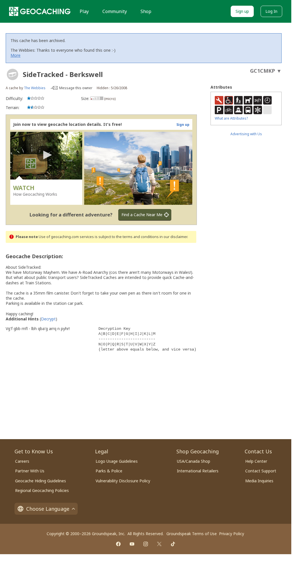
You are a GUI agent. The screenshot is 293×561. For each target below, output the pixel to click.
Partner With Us (29, 471)
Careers (22, 461)
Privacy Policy (231, 533)
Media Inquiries (259, 480)
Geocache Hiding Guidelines (40, 480)
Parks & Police (109, 471)
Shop (146, 11)
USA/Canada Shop (193, 461)
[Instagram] (145, 544)
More (15, 55)
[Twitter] (159, 544)
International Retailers (197, 471)
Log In (271, 11)
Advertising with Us (246, 134)
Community (114, 11)
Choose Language (47, 508)
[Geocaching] (40, 11)
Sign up (242, 11)
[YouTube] (132, 544)
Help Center (256, 461)
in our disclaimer (173, 236)
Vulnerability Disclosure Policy (123, 480)
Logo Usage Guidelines (117, 461)
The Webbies (35, 87)
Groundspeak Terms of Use (191, 533)
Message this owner (75, 87)
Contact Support (260, 471)
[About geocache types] (12, 74)
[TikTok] (173, 544)
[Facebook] (118, 544)
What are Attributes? (231, 118)
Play (84, 11)
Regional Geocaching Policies (42, 490)
